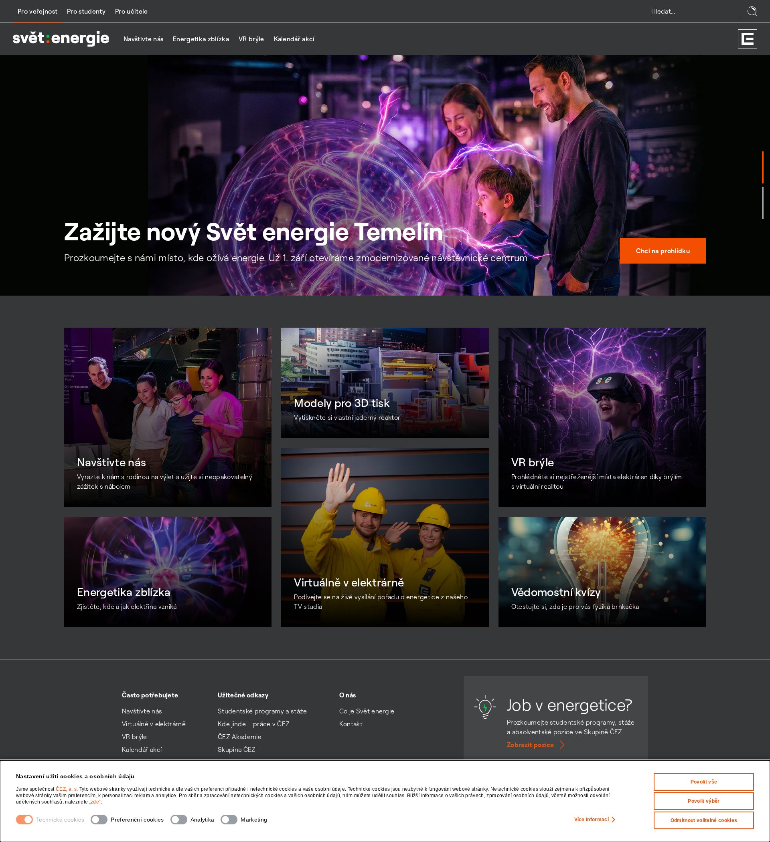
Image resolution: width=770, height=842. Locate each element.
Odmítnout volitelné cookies (704, 820)
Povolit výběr (703, 801)
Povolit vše (704, 782)
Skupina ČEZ (237, 749)
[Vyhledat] (752, 11)
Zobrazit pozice (530, 745)
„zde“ (95, 802)
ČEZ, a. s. (67, 789)
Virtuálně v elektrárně (154, 724)
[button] (763, 167)
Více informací (591, 819)
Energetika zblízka (201, 39)
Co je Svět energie (367, 711)
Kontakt (351, 724)
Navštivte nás (143, 39)
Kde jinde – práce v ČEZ (254, 724)
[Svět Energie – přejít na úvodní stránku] (61, 39)
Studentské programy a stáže (262, 711)
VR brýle (251, 39)
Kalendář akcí (294, 39)
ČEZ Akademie (239, 737)
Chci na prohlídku (663, 251)
